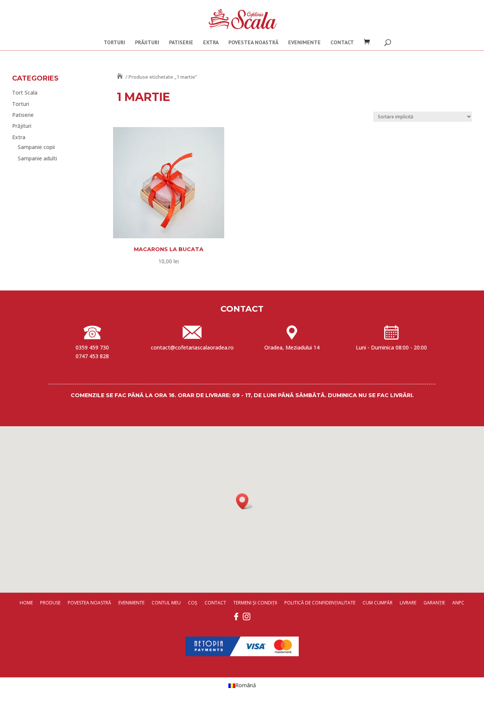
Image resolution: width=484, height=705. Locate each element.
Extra (211, 43)
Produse (50, 602)
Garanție (434, 602)
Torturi (114, 43)
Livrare (408, 602)
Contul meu (166, 602)
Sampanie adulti (37, 158)
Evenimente (304, 43)
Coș (192, 602)
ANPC (458, 602)
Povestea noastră (253, 43)
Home (26, 602)
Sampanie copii (36, 147)
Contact (342, 43)
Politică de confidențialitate (319, 602)
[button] (244, 501)
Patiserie (181, 43)
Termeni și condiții (255, 602)
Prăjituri (147, 43)
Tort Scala (24, 92)
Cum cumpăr (377, 602)
